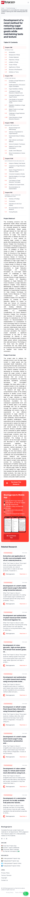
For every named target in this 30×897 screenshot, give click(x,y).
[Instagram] (4, 839)
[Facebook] (1, 839)
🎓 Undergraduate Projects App (10, 858)
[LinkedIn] (6, 839)
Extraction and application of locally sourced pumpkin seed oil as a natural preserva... (14, 558)
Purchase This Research (16, 483)
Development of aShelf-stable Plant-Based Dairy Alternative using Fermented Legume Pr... (14, 709)
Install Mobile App (12, 536)
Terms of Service (6, 875)
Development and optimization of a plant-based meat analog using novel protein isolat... (14, 679)
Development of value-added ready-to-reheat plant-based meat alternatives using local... (14, 771)
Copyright (4, 878)
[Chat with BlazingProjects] (25, 893)
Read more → (23, 574)
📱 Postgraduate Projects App (10, 861)
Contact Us (4, 880)
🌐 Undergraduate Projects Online (11, 863)
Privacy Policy (5, 873)
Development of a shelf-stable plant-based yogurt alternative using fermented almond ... (14, 588)
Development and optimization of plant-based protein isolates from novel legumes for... (15, 618)
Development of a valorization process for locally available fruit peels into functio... (14, 800)
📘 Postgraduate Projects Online (10, 866)
